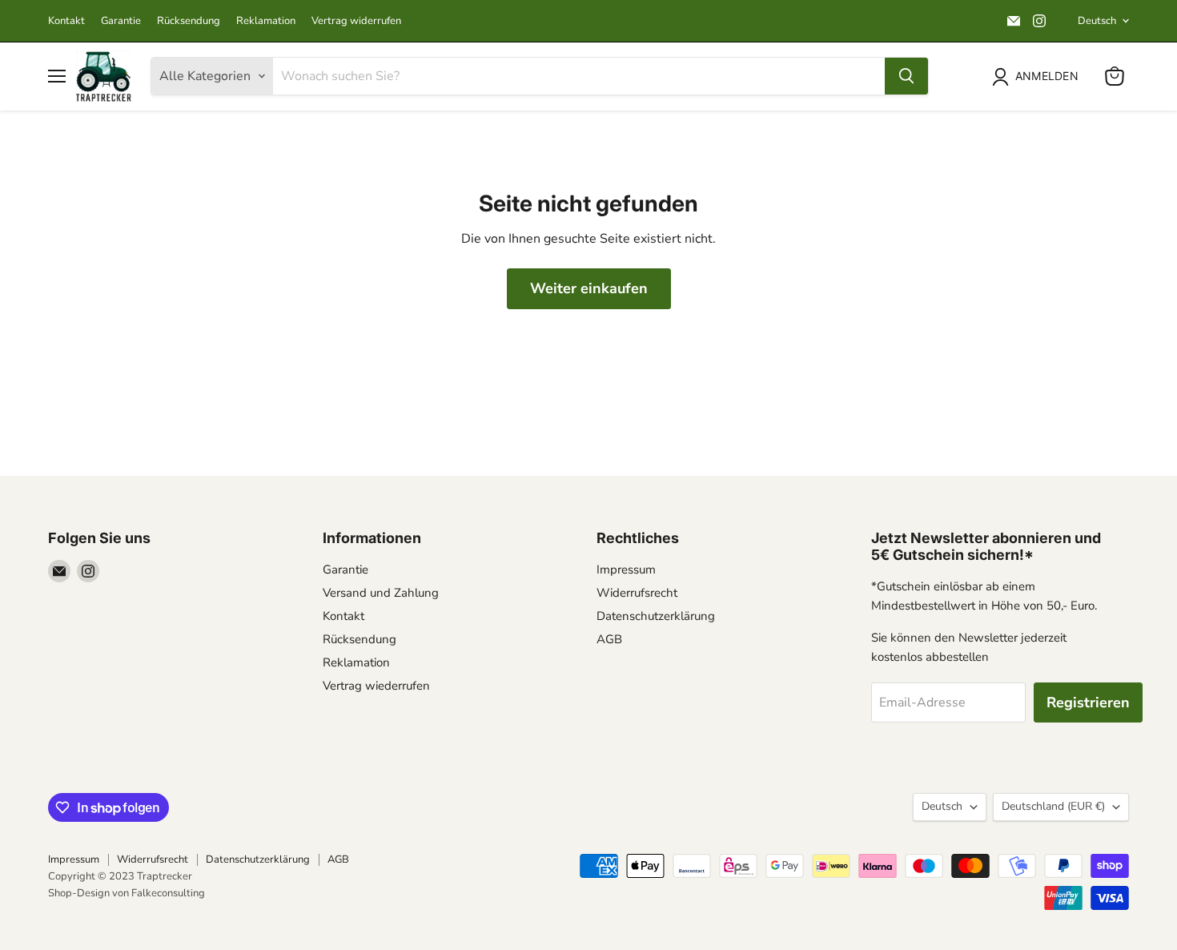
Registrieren (1088, 702)
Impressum (626, 570)
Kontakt (66, 21)
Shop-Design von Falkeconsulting (126, 893)
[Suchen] (906, 76)
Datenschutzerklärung (656, 616)
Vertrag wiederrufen (376, 686)
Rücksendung (188, 21)
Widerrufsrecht (637, 593)
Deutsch (1097, 21)
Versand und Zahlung (381, 593)
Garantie (121, 21)
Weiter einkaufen (589, 288)
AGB (609, 639)
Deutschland (1053, 806)
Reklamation (265, 21)
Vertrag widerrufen (356, 21)
